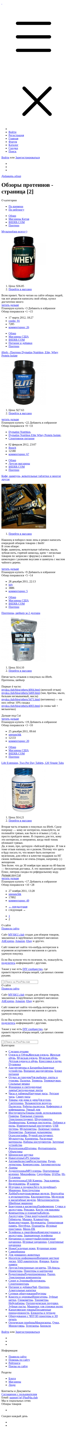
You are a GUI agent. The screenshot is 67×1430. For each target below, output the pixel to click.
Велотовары (37, 1280)
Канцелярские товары (22, 1309)
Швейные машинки (21, 1203)
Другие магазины (19, 463)
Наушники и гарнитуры (23, 1238)
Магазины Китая (19, 218)
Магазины (15, 1381)
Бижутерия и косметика (23, 1206)
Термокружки (52, 1080)
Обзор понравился (12, 311)
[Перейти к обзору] (23, 279)
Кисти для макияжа (47, 1209)
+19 (26, 722)
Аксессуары (16, 1216)
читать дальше (10, 305)
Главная (13, 138)
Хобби (12, 1193)
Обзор (12, 215)
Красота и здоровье (20, 1296)
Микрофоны (27, 1174)
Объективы (16, 1151)
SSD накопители (27, 1261)
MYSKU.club (16, 934)
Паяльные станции (31, 1116)
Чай (34, 1287)
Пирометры (16, 1132)
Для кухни (44, 1099)
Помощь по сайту (19, 1359)
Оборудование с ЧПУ (22, 1316)
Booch (12, 447)
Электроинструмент (21, 1119)
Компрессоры (31, 1164)
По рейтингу (16, 209)
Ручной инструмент (41, 1135)
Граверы (14, 1116)
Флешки (44, 1261)
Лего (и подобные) (44, 1187)
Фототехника (17, 1148)
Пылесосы (15, 1106)
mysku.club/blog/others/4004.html (20, 689)
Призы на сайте (18, 1366)
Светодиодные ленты (30, 1090)
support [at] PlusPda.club (23, 1397)
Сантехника (16, 1103)
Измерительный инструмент (34, 1125)
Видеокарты (38, 1222)
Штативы (30, 1148)
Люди (12, 1384)
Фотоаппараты (47, 1148)
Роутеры (41, 1293)
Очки (55, 1322)
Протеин (14, 225)
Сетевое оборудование (22, 1293)
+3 (26, 308)
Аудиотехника (17, 1170)
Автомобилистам (19, 1161)
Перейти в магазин (20, 289)
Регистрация (16, 135)
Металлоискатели (48, 1199)
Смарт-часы (23, 1096)
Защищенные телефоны (38, 1235)
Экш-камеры (51, 1180)
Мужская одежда (27, 1057)
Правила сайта (10, 928)
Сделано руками (19, 1051)
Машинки (15, 1190)
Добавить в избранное (41, 308)
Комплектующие (19, 1222)
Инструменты (17, 1112)
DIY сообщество (33, 969)
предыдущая (18, 906)
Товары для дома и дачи (23, 1099)
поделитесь (8, 962)
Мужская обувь (48, 1057)
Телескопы (32, 1325)
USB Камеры (34, 1180)
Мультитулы (16, 1138)
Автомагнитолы (51, 1164)
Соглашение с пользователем (19, 1394)
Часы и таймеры (18, 1093)
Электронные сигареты (31, 1267)
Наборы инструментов (37, 1141)
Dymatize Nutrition (19, 431)
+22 (26, 422)
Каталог (13, 144)
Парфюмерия (46, 1206)
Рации (51, 1274)
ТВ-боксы (53, 1267)
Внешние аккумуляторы (38, 1070)
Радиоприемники (35, 1274)
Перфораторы (17, 1122)
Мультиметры (28, 1128)
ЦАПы (56, 1174)
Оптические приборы (22, 1322)
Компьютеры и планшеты (24, 1212)
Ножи (12, 1248)
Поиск (12, 151)
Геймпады (15, 1219)
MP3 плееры (33, 1170)
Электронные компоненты (25, 1277)
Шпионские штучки (21, 1154)
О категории (9, 200)
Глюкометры (25, 1299)
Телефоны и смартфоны (23, 1232)
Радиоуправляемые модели (32, 1193)
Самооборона (17, 1251)
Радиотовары (17, 1274)
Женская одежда (38, 1054)
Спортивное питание (21, 438)
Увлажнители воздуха (38, 1103)
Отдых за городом (20, 1077)
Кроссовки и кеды (50, 1061)
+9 (26, 572)
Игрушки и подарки (21, 1187)
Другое (13, 1267)
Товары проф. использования (43, 1112)
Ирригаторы (39, 1296)
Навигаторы (16, 1157)
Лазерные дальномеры (38, 1132)
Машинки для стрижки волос (45, 1306)
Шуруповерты (43, 1119)
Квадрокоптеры (40, 1196)
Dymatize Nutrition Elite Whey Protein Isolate (35, 435)
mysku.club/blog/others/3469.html (20, 692)
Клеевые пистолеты (39, 1122)
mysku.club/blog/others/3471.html (20, 699)
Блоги (12, 1378)
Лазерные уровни (48, 1128)
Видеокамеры (17, 1183)
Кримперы (31, 1138)
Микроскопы (43, 1322)
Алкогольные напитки (22, 1290)
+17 (26, 881)
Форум (13, 141)
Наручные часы (38, 1093)
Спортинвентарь (19, 1283)
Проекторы (15, 1270)
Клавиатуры (40, 1219)
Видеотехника (17, 1180)
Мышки (27, 1219)
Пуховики (15, 1064)
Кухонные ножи (46, 1248)
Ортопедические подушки (42, 1303)
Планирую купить (12, 308)
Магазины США (19, 336)
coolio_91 (14, 320)
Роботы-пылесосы (34, 1106)
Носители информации (23, 1258)
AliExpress (7, 941)
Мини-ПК (29, 1228)
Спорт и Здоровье (19, 1280)
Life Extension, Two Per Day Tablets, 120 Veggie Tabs (32, 762)
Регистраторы (38, 1161)
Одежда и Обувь (19, 1054)
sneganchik (15, 734)
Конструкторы (31, 1190)
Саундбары (43, 1174)
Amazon (20, 941)
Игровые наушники (35, 1241)
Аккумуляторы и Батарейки (26, 1067)
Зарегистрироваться (27, 157)
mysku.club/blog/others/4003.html (20, 705)
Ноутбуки (24, 1225)
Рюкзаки (29, 1209)
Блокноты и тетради (43, 1312)
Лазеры (13, 1167)
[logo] (1, 2)
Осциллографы (18, 1135)
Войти (12, 132)
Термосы (37, 1080)
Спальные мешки (19, 1083)
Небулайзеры (16, 1303)
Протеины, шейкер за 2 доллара (20, 613)
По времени (16, 206)
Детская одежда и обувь (23, 1061)
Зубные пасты (17, 1306)
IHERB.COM (17, 222)
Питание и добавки (20, 343)
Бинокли (45, 1325)
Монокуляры (16, 1325)
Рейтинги (14, 1363)
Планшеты (38, 1225)
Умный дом (33, 1109)
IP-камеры (33, 1183)
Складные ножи (25, 1248)
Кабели (44, 1212)
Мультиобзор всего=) (14, 231)
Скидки (13, 148)
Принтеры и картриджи (38, 1270)
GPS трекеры (32, 1157)
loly (11, 584)
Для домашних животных (24, 1254)
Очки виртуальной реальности (43, 1216)
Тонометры (41, 1299)
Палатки (25, 1080)
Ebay (29, 941)
